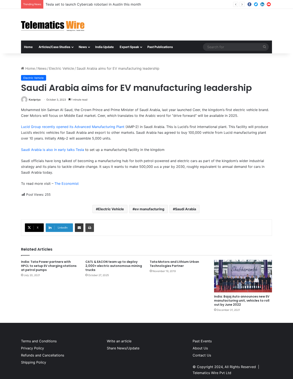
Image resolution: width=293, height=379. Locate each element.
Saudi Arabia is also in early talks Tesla (52, 149)
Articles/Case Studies (54, 47)
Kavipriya (35, 99)
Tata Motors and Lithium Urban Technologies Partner (174, 264)
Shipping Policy (33, 362)
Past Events (202, 341)
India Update (104, 47)
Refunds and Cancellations (42, 355)
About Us (200, 348)
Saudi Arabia (185, 209)
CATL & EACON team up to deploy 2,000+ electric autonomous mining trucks (113, 266)
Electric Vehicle (61, 68)
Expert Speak (129, 47)
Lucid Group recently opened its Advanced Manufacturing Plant (73, 127)
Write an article (119, 341)
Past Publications (160, 47)
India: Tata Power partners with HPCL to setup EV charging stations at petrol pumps (49, 266)
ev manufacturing (149, 209)
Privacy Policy (32, 348)
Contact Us (202, 355)
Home (28, 47)
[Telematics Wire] (53, 24)
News (83, 47)
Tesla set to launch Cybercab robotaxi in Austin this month (93, 4)
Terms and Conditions (39, 341)
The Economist (66, 183)
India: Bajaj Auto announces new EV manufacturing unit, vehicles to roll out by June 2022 (241, 300)
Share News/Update (123, 348)
